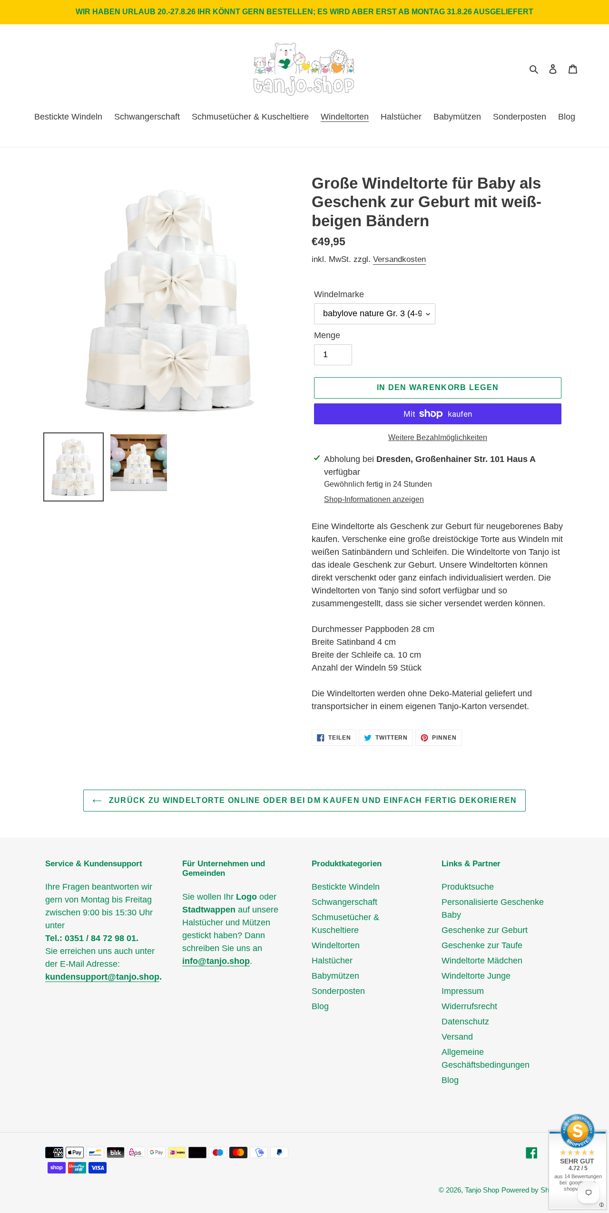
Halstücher (332, 960)
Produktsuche (468, 887)
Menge (327, 335)
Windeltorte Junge (476, 976)
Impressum (463, 991)
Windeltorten (336, 945)
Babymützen (335, 976)
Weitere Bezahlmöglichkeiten (437, 437)
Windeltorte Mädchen (482, 960)
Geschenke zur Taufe (482, 945)
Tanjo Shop (482, 1190)
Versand (457, 1037)
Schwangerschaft (344, 902)
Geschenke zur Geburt (485, 930)
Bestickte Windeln (346, 887)
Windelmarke (339, 294)
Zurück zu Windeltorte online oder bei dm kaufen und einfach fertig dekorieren (312, 800)
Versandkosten (399, 259)
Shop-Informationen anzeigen (374, 499)
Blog (320, 1006)
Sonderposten (338, 991)
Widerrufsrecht (469, 1006)
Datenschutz (465, 1021)
